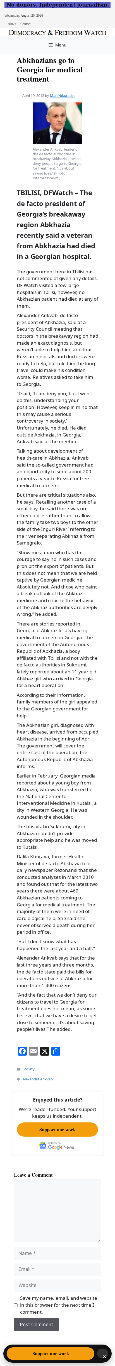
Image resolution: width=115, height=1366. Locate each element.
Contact (25, 24)
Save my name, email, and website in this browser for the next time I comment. (58, 1305)
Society (29, 1068)
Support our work (57, 1129)
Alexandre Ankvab (38, 1078)
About (12, 24)
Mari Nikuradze (62, 95)
